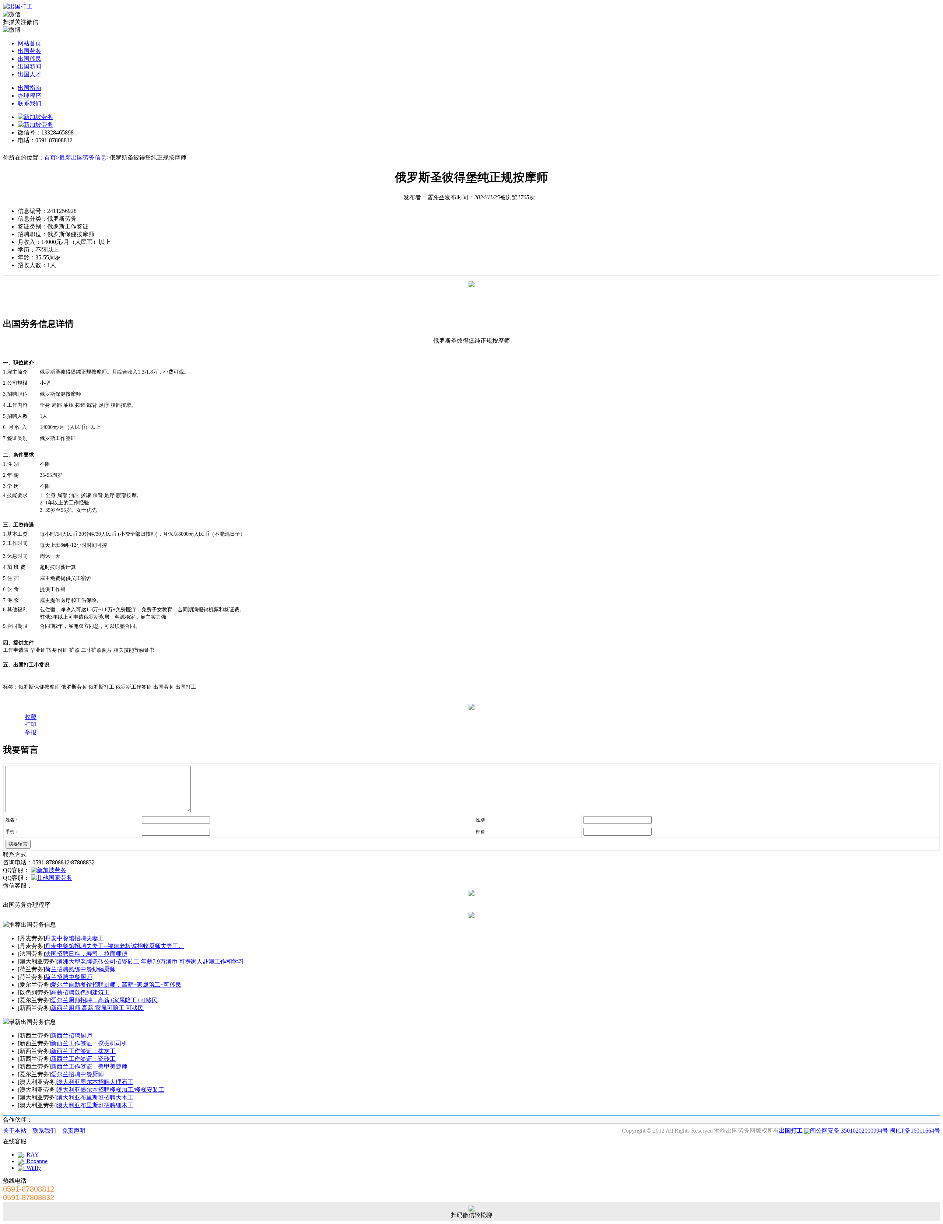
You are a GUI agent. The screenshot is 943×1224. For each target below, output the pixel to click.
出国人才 (29, 74)
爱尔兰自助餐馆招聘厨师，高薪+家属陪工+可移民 (116, 985)
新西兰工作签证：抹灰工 (83, 1051)
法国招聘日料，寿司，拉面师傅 (86, 954)
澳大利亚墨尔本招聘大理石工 (95, 1082)
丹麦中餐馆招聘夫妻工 (74, 938)
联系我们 (29, 103)
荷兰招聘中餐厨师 (68, 977)
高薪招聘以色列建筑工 (80, 992)
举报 (30, 732)
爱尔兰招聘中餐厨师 (77, 1074)
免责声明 (73, 1130)
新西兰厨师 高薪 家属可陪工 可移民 (97, 1008)
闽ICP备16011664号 (915, 1130)
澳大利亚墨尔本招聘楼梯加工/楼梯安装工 (110, 1090)
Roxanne (36, 1161)
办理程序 (29, 95)
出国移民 (29, 59)
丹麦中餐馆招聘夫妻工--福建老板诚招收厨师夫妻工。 (114, 946)
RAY (31, 1154)
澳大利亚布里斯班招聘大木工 (95, 1097)
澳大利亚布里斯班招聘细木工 (95, 1105)
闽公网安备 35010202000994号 (849, 1130)
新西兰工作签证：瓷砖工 (83, 1059)
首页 (50, 157)
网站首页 (29, 43)
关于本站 (15, 1130)
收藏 (30, 717)
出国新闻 (29, 66)
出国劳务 (29, 51)
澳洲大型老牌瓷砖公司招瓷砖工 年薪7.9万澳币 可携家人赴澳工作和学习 (150, 961)
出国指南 (29, 88)
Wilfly (32, 1168)
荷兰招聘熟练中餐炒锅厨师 (80, 969)
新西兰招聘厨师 (71, 1035)
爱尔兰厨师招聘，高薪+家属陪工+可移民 (104, 1000)
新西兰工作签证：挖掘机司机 (89, 1043)
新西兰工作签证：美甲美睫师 (89, 1066)
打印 (30, 724)
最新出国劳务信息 (82, 157)
